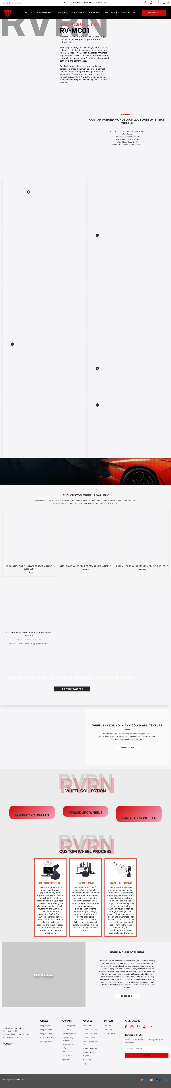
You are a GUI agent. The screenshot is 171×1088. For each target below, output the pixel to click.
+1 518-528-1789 (23, 1034)
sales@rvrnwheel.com (13, 3)
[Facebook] (125, 1026)
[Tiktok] (150, 1026)
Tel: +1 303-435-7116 (10, 1031)
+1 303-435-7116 (17, 1037)
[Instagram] (132, 1026)
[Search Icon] (151, 2)
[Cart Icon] (164, 2)
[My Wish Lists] (157, 2)
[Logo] (11, 13)
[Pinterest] (138, 1026)
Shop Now (29, 572)
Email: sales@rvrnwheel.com (13, 1028)
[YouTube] (144, 1026)
